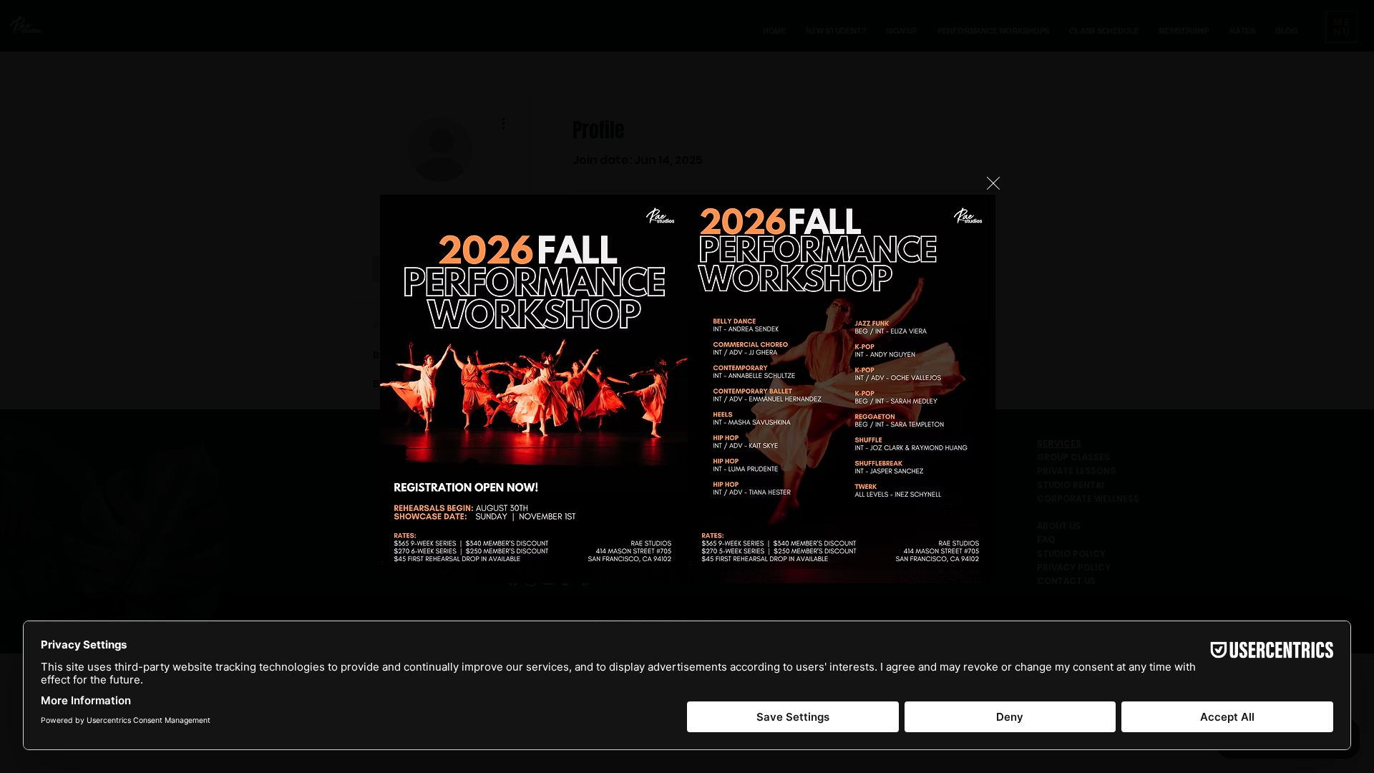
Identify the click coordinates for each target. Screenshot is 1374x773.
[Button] (691, 387)
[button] (993, 183)
